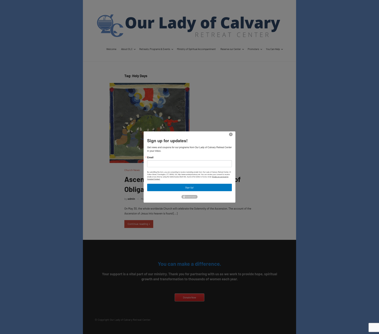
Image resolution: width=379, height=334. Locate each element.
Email (150, 157)
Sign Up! (189, 187)
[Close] (231, 134)
